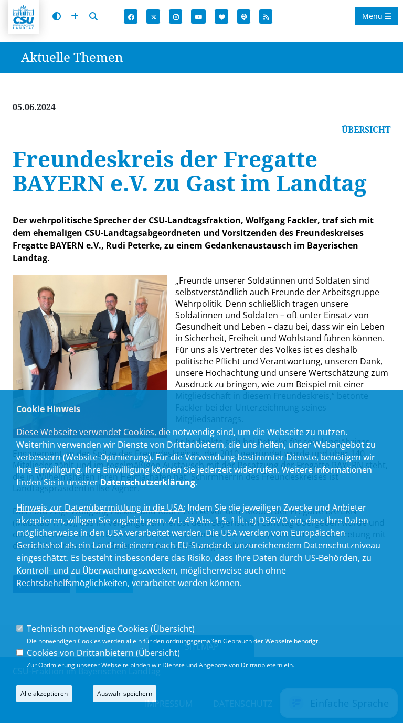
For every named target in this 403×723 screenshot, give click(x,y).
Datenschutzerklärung (147, 482)
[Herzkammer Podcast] (244, 17)
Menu (373, 16)
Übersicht (172, 628)
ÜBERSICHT (366, 129)
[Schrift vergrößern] (74, 16)
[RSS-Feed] (266, 17)
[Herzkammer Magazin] (222, 17)
